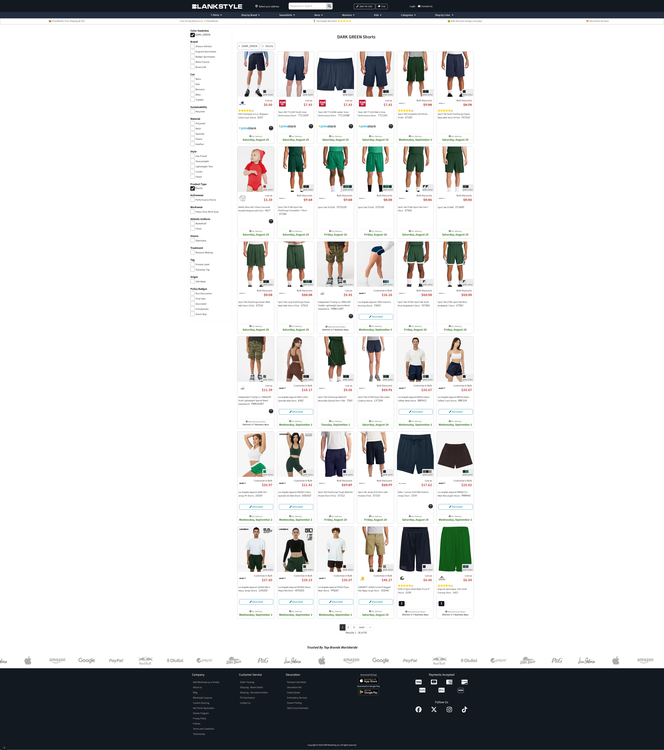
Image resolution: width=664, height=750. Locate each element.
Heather (200, 144)
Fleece (199, 139)
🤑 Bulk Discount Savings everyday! (465, 21)
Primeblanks (202, 309)
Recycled (200, 111)
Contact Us (426, 6)
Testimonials (199, 734)
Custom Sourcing (201, 703)
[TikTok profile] (465, 712)
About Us (197, 687)
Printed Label (202, 264)
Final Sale (200, 299)
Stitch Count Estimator (297, 708)
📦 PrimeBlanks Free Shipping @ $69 (67, 21)
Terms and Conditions (203, 729)
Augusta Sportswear (206, 51)
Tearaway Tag (203, 269)
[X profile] (434, 712)
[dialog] (4, 747)
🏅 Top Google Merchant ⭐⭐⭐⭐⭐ (332, 21)
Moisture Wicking (204, 252)
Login (412, 6)
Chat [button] (383, 6)
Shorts (198, 188)
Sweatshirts (285, 15)
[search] (329, 6)
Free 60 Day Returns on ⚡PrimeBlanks (199, 21)
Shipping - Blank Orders (251, 687)
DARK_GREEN (202, 35)
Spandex (200, 134)
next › (362, 627)
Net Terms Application (203, 708)
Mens (317, 15)
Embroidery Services (297, 698)
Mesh (198, 128)
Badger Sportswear (205, 57)
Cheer (199, 229)
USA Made (201, 281)
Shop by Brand (249, 15)
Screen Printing (294, 703)
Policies (196, 723)
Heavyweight (202, 161)
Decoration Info (294, 687)
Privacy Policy (199, 718)
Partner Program (201, 713)
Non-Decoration (204, 293)
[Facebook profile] (419, 712)
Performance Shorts (206, 200)
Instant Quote (293, 692)
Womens (347, 15)
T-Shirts (215, 15)
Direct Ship (201, 314)
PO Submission (247, 698)
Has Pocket (201, 156)
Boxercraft (201, 67)
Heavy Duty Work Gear (207, 212)
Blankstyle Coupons (202, 698)
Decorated (201, 304)
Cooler (199, 172)
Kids (376, 15)
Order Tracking (247, 682)
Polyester (200, 123)
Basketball (201, 223)
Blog (195, 692)
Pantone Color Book (296, 682)
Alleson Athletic (204, 46)
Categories (407, 15)
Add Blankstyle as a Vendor (206, 682)
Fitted (199, 177)
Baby (198, 94)
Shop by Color (443, 15)
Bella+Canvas (202, 62)
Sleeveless (201, 240)
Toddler (200, 100)
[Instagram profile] (449, 712)
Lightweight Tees (204, 166)
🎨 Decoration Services (597, 21)
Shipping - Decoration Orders (254, 692)
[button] (364, 6)
